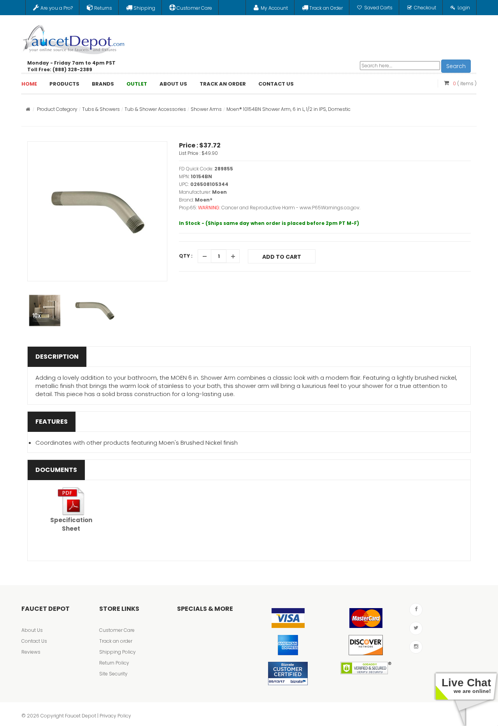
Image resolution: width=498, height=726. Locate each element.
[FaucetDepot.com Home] (73, 37)
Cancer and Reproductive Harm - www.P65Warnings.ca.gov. (290, 207)
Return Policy (114, 662)
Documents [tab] (56, 469)
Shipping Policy (117, 652)
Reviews (30, 652)
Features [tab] (51, 421)
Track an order (115, 641)
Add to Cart (281, 257)
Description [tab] (57, 356)
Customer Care (117, 630)
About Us (32, 630)
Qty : (186, 256)
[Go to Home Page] (28, 109)
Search (456, 66)
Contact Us (34, 641)
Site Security (113, 673)
